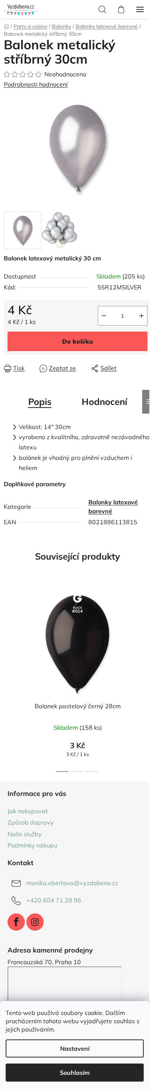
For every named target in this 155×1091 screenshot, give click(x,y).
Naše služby (25, 834)
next (147, 629)
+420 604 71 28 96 (53, 900)
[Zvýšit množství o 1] (141, 315)
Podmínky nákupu (32, 845)
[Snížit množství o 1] (103, 315)
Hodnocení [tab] (104, 401)
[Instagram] (35, 922)
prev (8, 629)
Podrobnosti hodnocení (36, 84)
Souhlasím (75, 1072)
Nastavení (75, 1048)
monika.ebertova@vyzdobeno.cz (72, 883)
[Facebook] (16, 922)
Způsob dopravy (31, 822)
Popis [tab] (40, 401)
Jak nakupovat (28, 811)
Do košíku (77, 341)
